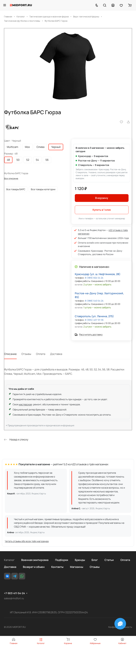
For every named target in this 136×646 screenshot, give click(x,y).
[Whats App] (22, 576)
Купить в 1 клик (102, 209)
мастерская (25, 404)
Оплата (40, 354)
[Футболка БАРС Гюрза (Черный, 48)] (68, 65)
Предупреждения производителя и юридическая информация (41, 425)
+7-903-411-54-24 (14, 593)
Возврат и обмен (34, 567)
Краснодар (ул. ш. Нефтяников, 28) (97, 274)
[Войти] (112, 5)
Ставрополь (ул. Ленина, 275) (94, 316)
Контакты (57, 567)
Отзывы (26, 354)
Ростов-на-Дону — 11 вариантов (96, 160)
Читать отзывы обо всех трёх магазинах (27, 541)
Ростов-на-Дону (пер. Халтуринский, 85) (99, 295)
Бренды (80, 560)
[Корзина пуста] (130, 5)
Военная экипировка (34, 560)
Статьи (109, 560)
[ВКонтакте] (7, 576)
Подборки (61, 560)
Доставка (56, 354)
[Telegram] (14, 576)
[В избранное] (121, 121)
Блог (95, 560)
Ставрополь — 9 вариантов (93, 165)
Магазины (76, 567)
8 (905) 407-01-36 (94, 319)
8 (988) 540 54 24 (94, 300)
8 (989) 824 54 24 (94, 277)
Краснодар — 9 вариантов (93, 156)
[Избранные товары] (121, 5)
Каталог (9, 560)
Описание (10, 354)
